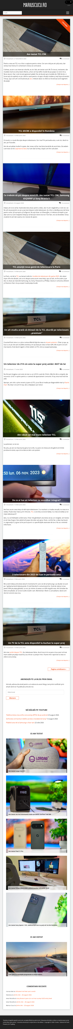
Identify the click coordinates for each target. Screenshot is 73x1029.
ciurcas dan (9, 991)
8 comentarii (65, 59)
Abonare (12, 698)
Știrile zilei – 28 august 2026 (23, 995)
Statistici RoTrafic (64, 1022)
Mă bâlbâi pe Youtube (36, 710)
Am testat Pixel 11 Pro (16, 851)
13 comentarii (65, 203)
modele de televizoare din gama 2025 (45, 276)
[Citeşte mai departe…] (63, 84)
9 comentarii (65, 135)
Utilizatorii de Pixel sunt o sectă (25, 991)
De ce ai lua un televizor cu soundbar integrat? (36, 500)
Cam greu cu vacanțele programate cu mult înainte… (26, 974)
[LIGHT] (69, 2)
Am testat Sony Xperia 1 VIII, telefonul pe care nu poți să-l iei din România (33, 925)
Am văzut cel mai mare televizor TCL (36, 434)
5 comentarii (65, 369)
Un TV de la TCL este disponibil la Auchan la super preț (36, 643)
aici (31, 79)
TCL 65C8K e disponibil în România (36, 131)
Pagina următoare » (58, 669)
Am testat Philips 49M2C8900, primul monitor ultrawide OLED (29, 888)
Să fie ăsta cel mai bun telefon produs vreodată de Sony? (26, 719)
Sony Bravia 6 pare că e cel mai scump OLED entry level (34, 998)
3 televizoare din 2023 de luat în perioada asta (36, 574)
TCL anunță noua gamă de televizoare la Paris (36, 267)
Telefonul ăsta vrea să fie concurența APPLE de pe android (27, 715)
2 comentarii (65, 439)
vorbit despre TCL (16, 652)
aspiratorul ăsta (21, 149)
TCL (17, 276)
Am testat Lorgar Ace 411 (17, 771)
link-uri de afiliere (38, 1022)
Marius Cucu (10, 1005)
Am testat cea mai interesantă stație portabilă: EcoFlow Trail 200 (30, 814)
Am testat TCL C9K (36, 54)
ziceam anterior (51, 342)
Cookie (57, 1022)
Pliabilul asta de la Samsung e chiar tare (20, 723)
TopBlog (12, 1024)
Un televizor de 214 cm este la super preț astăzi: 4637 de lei (35, 364)
